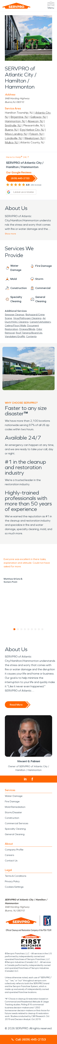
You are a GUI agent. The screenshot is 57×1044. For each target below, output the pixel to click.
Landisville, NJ (13, 138)
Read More (16, 704)
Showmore (10, 233)
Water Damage (13, 796)
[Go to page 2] (18, 629)
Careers (9, 855)
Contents (31, 336)
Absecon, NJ (35, 121)
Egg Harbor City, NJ (32, 129)
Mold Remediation (15, 806)
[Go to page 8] (39, 629)
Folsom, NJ (36, 134)
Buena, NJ (11, 129)
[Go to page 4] (25, 629)
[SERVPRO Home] (16, 6)
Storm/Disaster (13, 812)
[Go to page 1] (14, 629)
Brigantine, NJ (19, 117)
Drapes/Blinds (27, 329)
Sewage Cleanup (14, 314)
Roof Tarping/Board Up (29, 332)
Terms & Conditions (15, 875)
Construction (12, 817)
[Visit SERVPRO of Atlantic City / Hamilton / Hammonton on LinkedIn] (25, 779)
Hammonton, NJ (15, 121)
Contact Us (11, 860)
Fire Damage (12, 801)
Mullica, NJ (11, 142)
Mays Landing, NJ (16, 134)
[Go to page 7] (35, 629)
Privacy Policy (12, 881)
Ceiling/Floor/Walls (15, 325)
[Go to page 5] (28, 629)
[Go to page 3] (21, 629)
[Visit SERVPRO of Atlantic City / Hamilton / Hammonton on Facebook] (32, 779)
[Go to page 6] (32, 629)
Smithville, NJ (13, 125)
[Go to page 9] (42, 629)
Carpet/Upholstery (40, 321)
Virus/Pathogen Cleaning (27, 318)
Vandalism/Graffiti (15, 336)
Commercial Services (16, 823)
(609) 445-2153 (20, 178)
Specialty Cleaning (15, 828)
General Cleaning (14, 834)
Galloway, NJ (38, 117)
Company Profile (14, 849)
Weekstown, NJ (34, 138)
